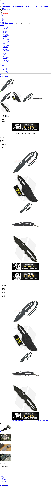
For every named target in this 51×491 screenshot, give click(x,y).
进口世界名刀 (6, 23)
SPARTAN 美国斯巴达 (6, 50)
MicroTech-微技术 (5, 28)
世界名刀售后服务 (4, 479)
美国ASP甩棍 (5, 71)
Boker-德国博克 (5, 46)
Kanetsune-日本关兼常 (6, 35)
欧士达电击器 (5, 69)
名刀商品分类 (2, 15)
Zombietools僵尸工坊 (6, 60)
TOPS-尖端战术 (11, 23)
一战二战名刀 (2, 65)
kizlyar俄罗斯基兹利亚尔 (6, 26)
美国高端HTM (5, 53)
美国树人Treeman (5, 56)
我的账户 (3, 3)
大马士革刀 (4, 37)
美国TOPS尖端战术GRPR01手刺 (4, 431)
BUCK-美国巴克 (5, 47)
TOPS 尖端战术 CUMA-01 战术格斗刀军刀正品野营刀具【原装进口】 (14, 420)
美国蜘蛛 (3, 20)
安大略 (10, 9)
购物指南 (2, 476)
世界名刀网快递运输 (4, 481)
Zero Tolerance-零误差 (6, 39)
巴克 (6, 9)
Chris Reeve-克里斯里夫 (6, 45)
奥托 (4, 52)
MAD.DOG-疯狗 (5, 34)
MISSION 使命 (5, 54)
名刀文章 (1, 74)
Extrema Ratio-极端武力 (6, 41)
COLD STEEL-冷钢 (5, 27)
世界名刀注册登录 (4, 477)
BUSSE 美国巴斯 (5, 31)
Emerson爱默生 (5, 58)
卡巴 (4, 9)
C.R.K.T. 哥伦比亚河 (6, 43)
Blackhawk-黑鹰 (5, 48)
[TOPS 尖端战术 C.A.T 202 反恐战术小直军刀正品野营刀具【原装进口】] (7, 90)
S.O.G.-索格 (4, 32)
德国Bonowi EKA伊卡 (6, 72)
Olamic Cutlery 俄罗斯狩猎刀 (7, 57)
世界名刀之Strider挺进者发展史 (4, 76)
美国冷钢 (3, 18)
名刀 (2, 0)
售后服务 (2, 478)
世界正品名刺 (5, 49)
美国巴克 (3, 19)
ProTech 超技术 (5, 30)
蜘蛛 (4, 38)
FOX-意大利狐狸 (5, 42)
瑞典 (8, 9)
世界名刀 (3, 485)
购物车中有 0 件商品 (3, 22)
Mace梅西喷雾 (5, 68)
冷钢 (5, 9)
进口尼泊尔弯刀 (2, 64)
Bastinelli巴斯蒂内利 (6, 61)
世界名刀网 (6, 485)
